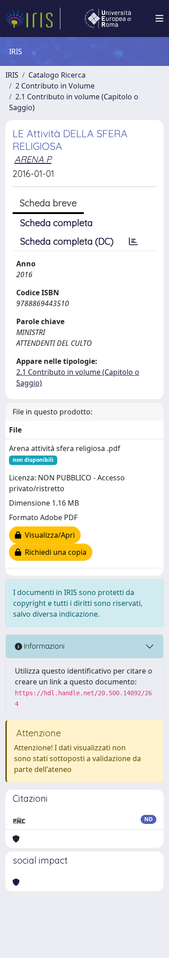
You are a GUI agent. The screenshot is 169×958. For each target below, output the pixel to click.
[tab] (133, 241)
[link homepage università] (108, 18)
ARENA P (32, 159)
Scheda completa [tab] (56, 222)
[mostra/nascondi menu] (159, 18)
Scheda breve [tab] (48, 203)
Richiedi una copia (54, 552)
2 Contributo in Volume (55, 86)
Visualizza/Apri (48, 535)
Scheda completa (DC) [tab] (67, 241)
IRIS (11, 75)
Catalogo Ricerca (57, 75)
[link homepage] (32, 18)
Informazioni (43, 646)
